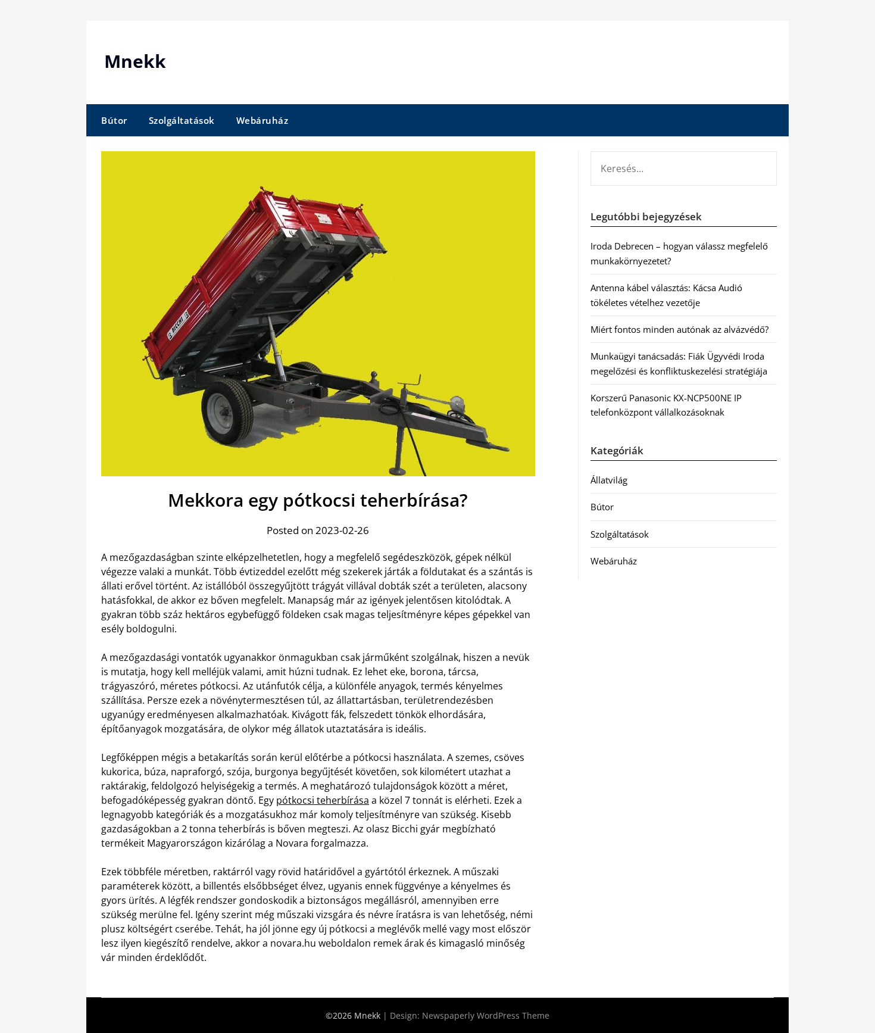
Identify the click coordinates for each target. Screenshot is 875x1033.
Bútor (114, 120)
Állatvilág (608, 480)
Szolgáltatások (182, 120)
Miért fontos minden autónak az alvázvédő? (679, 329)
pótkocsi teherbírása (322, 800)
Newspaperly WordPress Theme (485, 1015)
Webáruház (262, 120)
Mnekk (135, 61)
